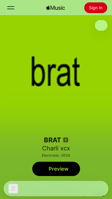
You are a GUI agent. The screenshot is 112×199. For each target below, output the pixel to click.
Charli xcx (56, 148)
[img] (55, 7)
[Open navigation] (10, 7)
